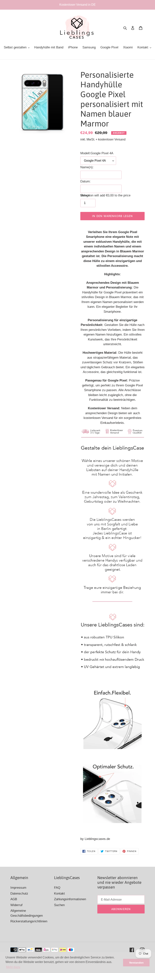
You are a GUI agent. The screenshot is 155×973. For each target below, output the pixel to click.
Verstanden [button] (136, 962)
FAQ (57, 887)
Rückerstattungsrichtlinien (28, 921)
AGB (13, 899)
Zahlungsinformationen (70, 899)
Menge (85, 195)
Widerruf (16, 905)
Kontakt (59, 893)
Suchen (59, 905)
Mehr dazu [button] (13, 967)
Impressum (18, 887)
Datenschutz (19, 893)
